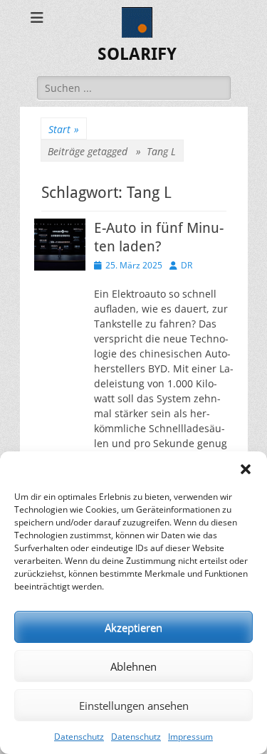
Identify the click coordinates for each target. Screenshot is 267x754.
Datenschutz (79, 737)
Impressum (190, 737)
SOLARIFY (137, 54)
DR (186, 265)
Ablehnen (133, 666)
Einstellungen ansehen (134, 705)
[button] (246, 469)
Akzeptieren (133, 627)
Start (63, 129)
